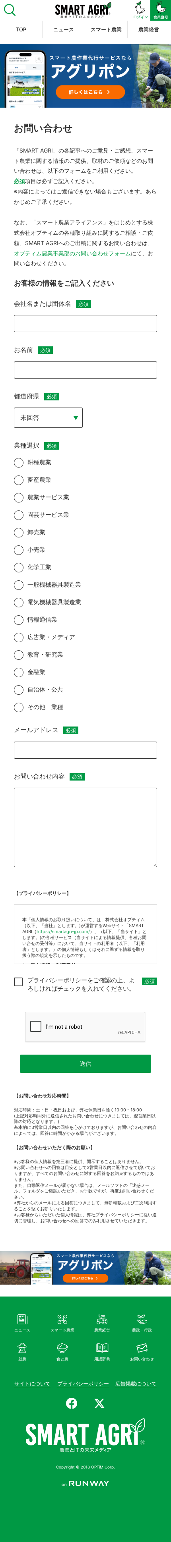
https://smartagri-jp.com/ (63, 931)
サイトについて (32, 1383)
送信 (85, 1063)
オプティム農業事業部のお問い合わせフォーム (72, 253)
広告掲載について (136, 1383)
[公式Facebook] (71, 1403)
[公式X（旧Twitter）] (99, 1403)
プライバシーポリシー (83, 1383)
